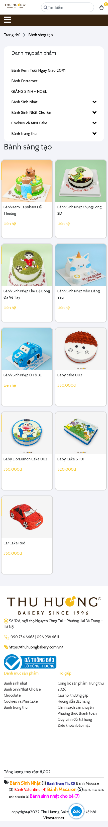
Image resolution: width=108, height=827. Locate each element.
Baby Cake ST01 (70, 459)
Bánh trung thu (24, 133)
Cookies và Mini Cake (29, 123)
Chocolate (12, 695)
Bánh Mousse (87, 783)
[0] (101, 7)
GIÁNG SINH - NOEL (29, 91)
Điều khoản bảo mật (74, 725)
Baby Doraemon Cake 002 (25, 459)
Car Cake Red (14, 543)
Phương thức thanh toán (77, 713)
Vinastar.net (53, 817)
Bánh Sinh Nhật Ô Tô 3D (23, 375)
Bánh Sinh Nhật (24, 102)
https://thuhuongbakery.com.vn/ (36, 647)
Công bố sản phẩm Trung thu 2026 (81, 686)
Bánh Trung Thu (58, 783)
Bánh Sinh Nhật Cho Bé (31, 112)
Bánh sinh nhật (15, 683)
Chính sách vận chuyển (76, 707)
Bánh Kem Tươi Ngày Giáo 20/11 (38, 70)
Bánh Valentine (27, 789)
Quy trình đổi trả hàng (75, 719)
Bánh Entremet (24, 80)
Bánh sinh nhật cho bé (51, 796)
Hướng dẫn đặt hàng (74, 701)
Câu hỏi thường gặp (73, 695)
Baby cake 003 (69, 375)
